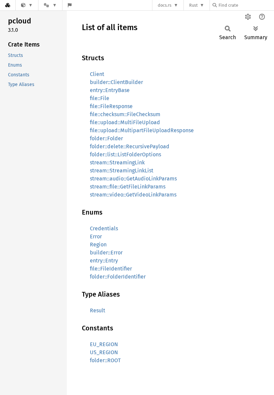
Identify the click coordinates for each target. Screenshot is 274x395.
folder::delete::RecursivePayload (129, 146)
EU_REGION (104, 344)
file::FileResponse (111, 106)
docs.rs (164, 5)
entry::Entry (104, 260)
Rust (193, 5)
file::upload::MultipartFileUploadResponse (142, 130)
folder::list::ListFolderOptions (125, 154)
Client (97, 74)
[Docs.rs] (7, 5)
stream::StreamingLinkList (121, 170)
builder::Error (106, 252)
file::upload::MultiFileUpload (125, 122)
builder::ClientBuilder (116, 82)
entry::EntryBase (110, 90)
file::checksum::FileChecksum (125, 114)
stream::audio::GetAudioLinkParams (133, 178)
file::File (99, 98)
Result (97, 310)
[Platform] (50, 5)
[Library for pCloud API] (27, 5)
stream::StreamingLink (117, 162)
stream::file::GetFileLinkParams (127, 186)
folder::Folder (106, 138)
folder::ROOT (105, 360)
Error (96, 236)
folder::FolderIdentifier (118, 276)
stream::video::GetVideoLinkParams (133, 194)
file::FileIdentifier (111, 268)
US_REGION (104, 352)
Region (98, 244)
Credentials (104, 228)
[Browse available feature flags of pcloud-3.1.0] (69, 5)
